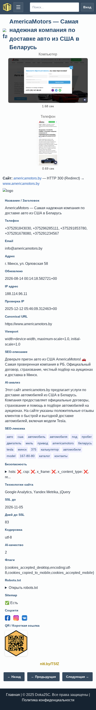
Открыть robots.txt (23, 588)
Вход (87, 7)
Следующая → (77, 676)
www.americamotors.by (21, 183)
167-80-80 (27, 456)
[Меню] (18, 7)
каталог (44, 456)
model (11, 456)
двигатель (14, 443)
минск (22, 449)
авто (10, 436)
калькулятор (50, 449)
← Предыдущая (43, 676)
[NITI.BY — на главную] (7, 7)
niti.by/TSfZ (49, 664)
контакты (60, 456)
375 (33, 449)
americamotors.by (27, 178)
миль (29, 443)
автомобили (72, 449)
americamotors (63, 443)
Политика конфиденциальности (48, 700)
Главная (13, 695)
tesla (10, 449)
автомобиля (58, 436)
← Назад (14, 676)
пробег (87, 436)
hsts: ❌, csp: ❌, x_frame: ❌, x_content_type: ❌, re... (47, 474)
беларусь (85, 443)
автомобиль (36, 436)
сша (20, 436)
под (74, 436)
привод (43, 443)
